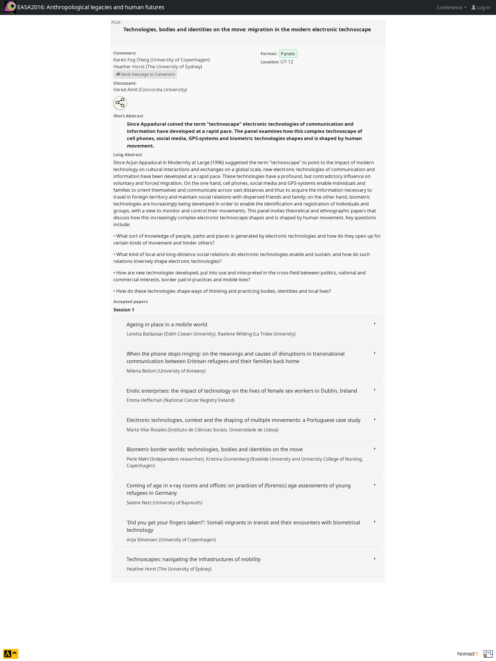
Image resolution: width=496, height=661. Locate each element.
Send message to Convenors (147, 74)
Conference (450, 7)
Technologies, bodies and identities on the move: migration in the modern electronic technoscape (247, 29)
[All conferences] (488, 653)
